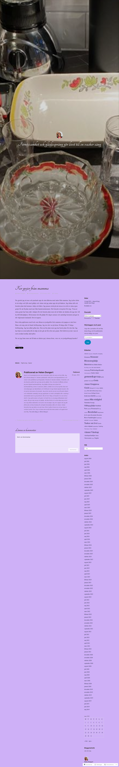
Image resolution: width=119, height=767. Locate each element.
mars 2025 (87, 507)
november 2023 (88, 554)
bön (93, 364)
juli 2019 (86, 704)
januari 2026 (87, 478)
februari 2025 (88, 510)
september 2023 (88, 559)
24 (91, 732)
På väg (99, 408)
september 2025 (88, 490)
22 (85, 732)
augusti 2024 (87, 528)
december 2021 (88, 620)
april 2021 (87, 643)
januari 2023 (87, 582)
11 (94, 726)
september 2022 (88, 594)
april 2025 (87, 504)
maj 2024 (86, 536)
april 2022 (87, 608)
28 (102, 732)
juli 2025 (86, 496)
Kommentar (73, 449)
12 (96, 726)
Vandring (100, 426)
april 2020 (87, 678)
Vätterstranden (87, 438)
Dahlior (100, 364)
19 (96, 729)
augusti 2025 (87, 493)
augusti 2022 (87, 597)
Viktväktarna (87, 428)
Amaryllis (95, 353)
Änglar (96, 438)
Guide (86, 387)
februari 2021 (88, 649)
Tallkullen (96, 420)
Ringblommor (100, 412)
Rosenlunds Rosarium (96, 415)
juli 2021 (86, 634)
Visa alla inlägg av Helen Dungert (38, 412)
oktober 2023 (88, 556)
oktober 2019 (88, 695)
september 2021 (88, 629)
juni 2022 (87, 603)
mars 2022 (87, 611)
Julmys (100, 390)
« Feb (85, 741)
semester (86, 420)
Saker (30, 363)
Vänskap (95, 432)
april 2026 (87, 470)
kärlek (93, 396)
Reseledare (92, 411)
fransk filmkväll (97, 367)
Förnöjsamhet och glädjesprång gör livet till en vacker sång (59, 144)
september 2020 (88, 663)
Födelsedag (87, 370)
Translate (97, 318)
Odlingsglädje (89, 405)
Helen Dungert (21, 293)
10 (91, 726)
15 (85, 729)
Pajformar (24, 363)
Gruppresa (94, 384)
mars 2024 (87, 542)
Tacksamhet (91, 420)
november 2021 (88, 623)
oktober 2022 (88, 591)
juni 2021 (87, 637)
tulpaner (90, 426)
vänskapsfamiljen (89, 435)
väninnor (95, 429)
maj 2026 (86, 467)
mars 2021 (87, 646)
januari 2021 (87, 652)
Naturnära (87, 402)
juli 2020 (86, 669)
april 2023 (87, 574)
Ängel (93, 438)
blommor (87, 357)
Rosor (86, 418)
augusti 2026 (87, 458)
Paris (85, 408)
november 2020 (88, 657)
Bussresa (87, 364)
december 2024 (88, 516)
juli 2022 (86, 600)
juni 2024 (87, 533)
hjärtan (85, 390)
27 (99, 732)
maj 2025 (86, 502)
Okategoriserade (33, 293)
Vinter (91, 428)
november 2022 (88, 588)
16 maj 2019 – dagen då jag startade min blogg (92, 302)
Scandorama (99, 417)
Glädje (98, 376)
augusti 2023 (87, 562)
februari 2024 (88, 545)
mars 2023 (87, 577)
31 (91, 736)
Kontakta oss (87, 306)
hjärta (101, 388)
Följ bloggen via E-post (92, 325)
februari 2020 (88, 683)
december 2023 (88, 551)
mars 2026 (87, 473)
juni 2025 (87, 499)
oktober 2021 (88, 626)
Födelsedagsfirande (97, 370)
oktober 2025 (88, 487)
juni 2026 (87, 464)
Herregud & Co (93, 388)
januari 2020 (87, 686)
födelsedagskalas (87, 373)
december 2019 (88, 689)
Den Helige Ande (87, 367)
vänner (87, 432)
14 (102, 726)
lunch (97, 396)
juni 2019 (87, 706)
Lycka (99, 396)
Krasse (97, 393)
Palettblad (98, 406)
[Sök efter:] (93, 448)
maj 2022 (86, 605)
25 (94, 732)
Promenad (94, 408)
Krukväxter (87, 396)
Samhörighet (92, 417)
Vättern (97, 435)
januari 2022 (87, 617)
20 (99, 729)
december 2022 (88, 585)
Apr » (90, 741)
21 (102, 729)
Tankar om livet (91, 423)
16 (88, 729)
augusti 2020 (87, 666)
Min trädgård (96, 399)
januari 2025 (87, 513)
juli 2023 (86, 565)
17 (91, 729)
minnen (86, 399)
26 (96, 732)
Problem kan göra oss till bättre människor (29, 420)
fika (92, 367)
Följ (88, 342)
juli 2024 (86, 530)
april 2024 (87, 539)
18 (94, 729)
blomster (94, 356)
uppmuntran (95, 426)
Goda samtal (90, 380)
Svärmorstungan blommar (70, 420)
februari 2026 (88, 476)
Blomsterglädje (91, 360)
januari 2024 (87, 548)
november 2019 (88, 692)
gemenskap (90, 376)
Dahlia (95, 364)
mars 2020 (87, 680)
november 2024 (88, 519)
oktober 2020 (88, 660)
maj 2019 (86, 709)
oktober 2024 (88, 522)
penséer (89, 408)
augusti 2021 (87, 631)
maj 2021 (86, 640)
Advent (86, 353)
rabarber (86, 412)
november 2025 (88, 484)
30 (88, 736)
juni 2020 (87, 672)
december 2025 (88, 481)
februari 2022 (88, 614)
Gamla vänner (95, 373)
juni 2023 (87, 568)
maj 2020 (86, 675)
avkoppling (100, 353)
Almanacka (90, 353)
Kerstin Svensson (87, 393)
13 (99, 726)
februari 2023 (88, 580)
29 (85, 736)
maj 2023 (86, 571)
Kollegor (94, 393)
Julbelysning (95, 390)
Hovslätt (89, 390)
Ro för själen (87, 415)
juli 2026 (86, 461)
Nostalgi (92, 402)
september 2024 (88, 525)
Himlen (98, 388)
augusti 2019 (87, 701)
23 (88, 732)
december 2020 (88, 655)
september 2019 (88, 698)
